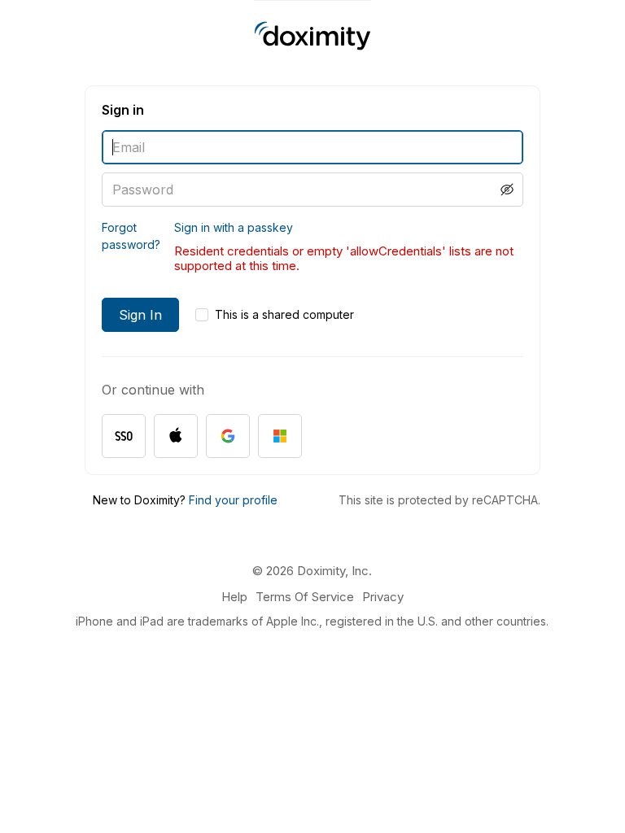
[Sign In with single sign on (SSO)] (124, 436)
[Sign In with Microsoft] (280, 436)
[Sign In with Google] (228, 436)
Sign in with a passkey (233, 227)
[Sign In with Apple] (176, 436)
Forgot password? (131, 235)
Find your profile (233, 500)
